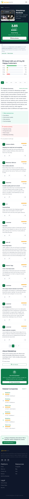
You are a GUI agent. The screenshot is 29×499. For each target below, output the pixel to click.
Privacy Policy (4, 485)
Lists (16, 471)
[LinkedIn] (8, 460)
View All (23, 388)
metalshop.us (19, 20)
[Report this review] (9, 156)
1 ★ (25, 82)
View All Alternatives (8, 442)
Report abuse (10, 53)
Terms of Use (4, 482)
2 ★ (20, 82)
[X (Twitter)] (5, 460)
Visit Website (15, 364)
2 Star (3, 72)
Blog (16, 469)
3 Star (3, 69)
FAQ (16, 473)
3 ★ (16, 82)
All (2, 82)
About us (3, 469)
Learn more (4, 53)
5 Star (3, 65)
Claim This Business (15, 382)
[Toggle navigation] (26, 2)
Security (3, 487)
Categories (17, 466)
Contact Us (3, 471)
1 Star (3, 74)
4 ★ (11, 82)
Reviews (3, 473)
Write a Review (15, 38)
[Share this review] (25, 156)
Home (2, 7)
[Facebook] (2, 460)
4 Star (3, 67)
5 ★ (7, 82)
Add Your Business (5, 476)
